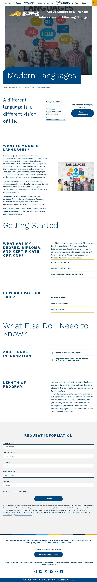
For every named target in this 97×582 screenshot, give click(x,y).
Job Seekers (24, 562)
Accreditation (48, 562)
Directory (49, 3)
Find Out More (58, 310)
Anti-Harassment (36, 562)
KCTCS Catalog (75, 397)
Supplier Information (62, 562)
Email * (6, 462)
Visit (77, 4)
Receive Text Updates (15, 491)
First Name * (9, 443)
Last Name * (9, 453)
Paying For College (60, 304)
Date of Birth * (10, 472)
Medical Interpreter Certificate (67, 274)
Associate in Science (61, 268)
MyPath (8, 3)
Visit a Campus (56, 549)
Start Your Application (48, 554)
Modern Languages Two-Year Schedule (68, 408)
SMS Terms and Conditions (23, 515)
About (51, 12)
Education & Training (72, 12)
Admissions (47, 17)
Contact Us (52, 564)
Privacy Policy (7, 515)
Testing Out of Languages (68, 353)
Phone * (7, 481)
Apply (84, 4)
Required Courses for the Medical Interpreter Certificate (72, 360)
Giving (39, 3)
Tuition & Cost (58, 298)
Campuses (14, 562)
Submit (48, 499)
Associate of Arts (60, 262)
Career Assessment (11, 211)
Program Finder (29, 87)
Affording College (75, 17)
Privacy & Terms (76, 562)
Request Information (67, 3)
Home (5, 87)
